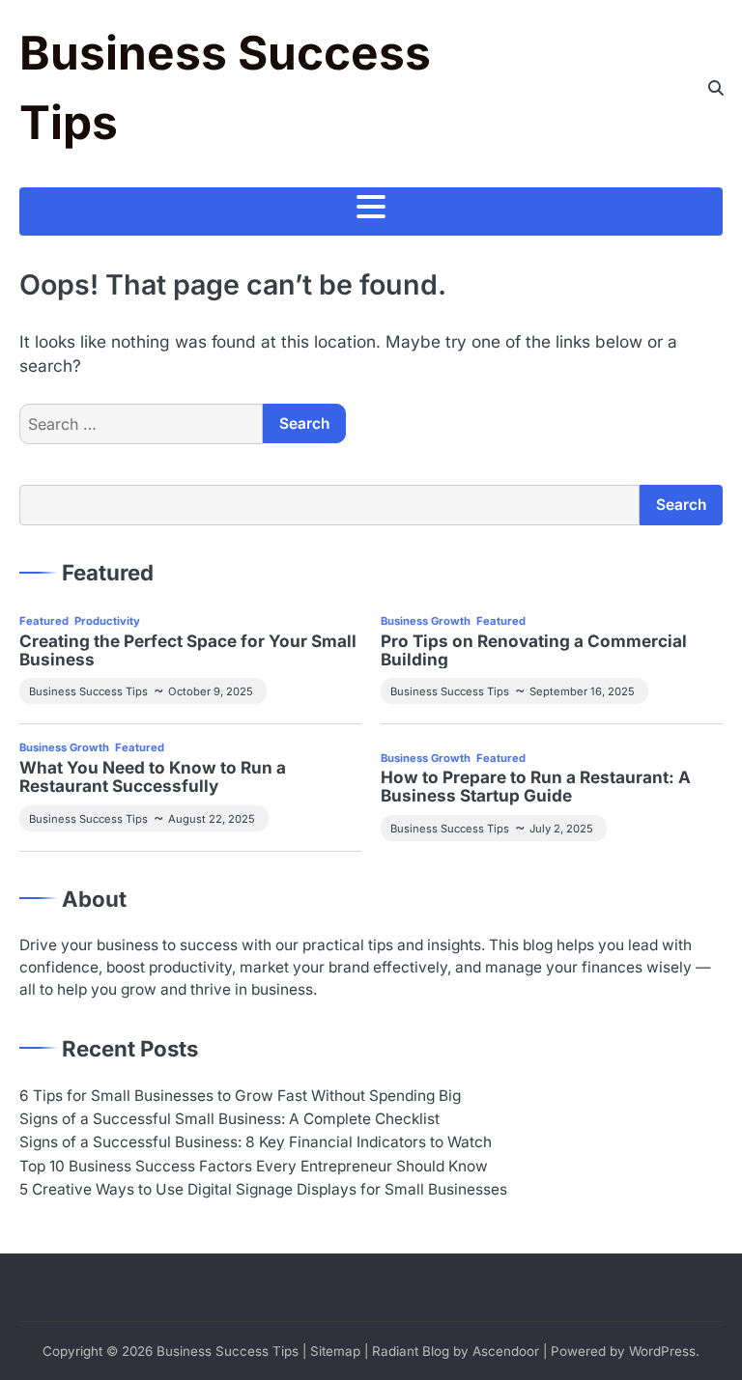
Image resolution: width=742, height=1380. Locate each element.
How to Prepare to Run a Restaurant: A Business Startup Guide (536, 787)
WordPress (662, 1351)
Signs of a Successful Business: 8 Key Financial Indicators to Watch (255, 1142)
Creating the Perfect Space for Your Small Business (188, 651)
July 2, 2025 (561, 828)
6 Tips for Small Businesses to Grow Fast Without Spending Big (240, 1095)
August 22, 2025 (211, 819)
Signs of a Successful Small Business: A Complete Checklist (229, 1119)
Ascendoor (505, 1351)
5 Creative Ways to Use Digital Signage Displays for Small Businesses (263, 1189)
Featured (44, 621)
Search (681, 504)
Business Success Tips (88, 691)
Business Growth (426, 621)
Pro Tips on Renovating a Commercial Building (534, 651)
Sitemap (335, 1351)
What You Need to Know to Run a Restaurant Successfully (152, 777)
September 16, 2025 (582, 691)
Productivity (107, 621)
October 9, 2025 (210, 691)
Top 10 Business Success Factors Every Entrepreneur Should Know (253, 1166)
